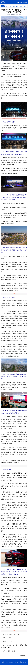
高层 (14, 6)
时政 (17, 6)
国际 (25, 6)
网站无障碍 (25, 2)
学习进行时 (8, 6)
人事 (21, 6)
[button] (2, 115)
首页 (2, 6)
